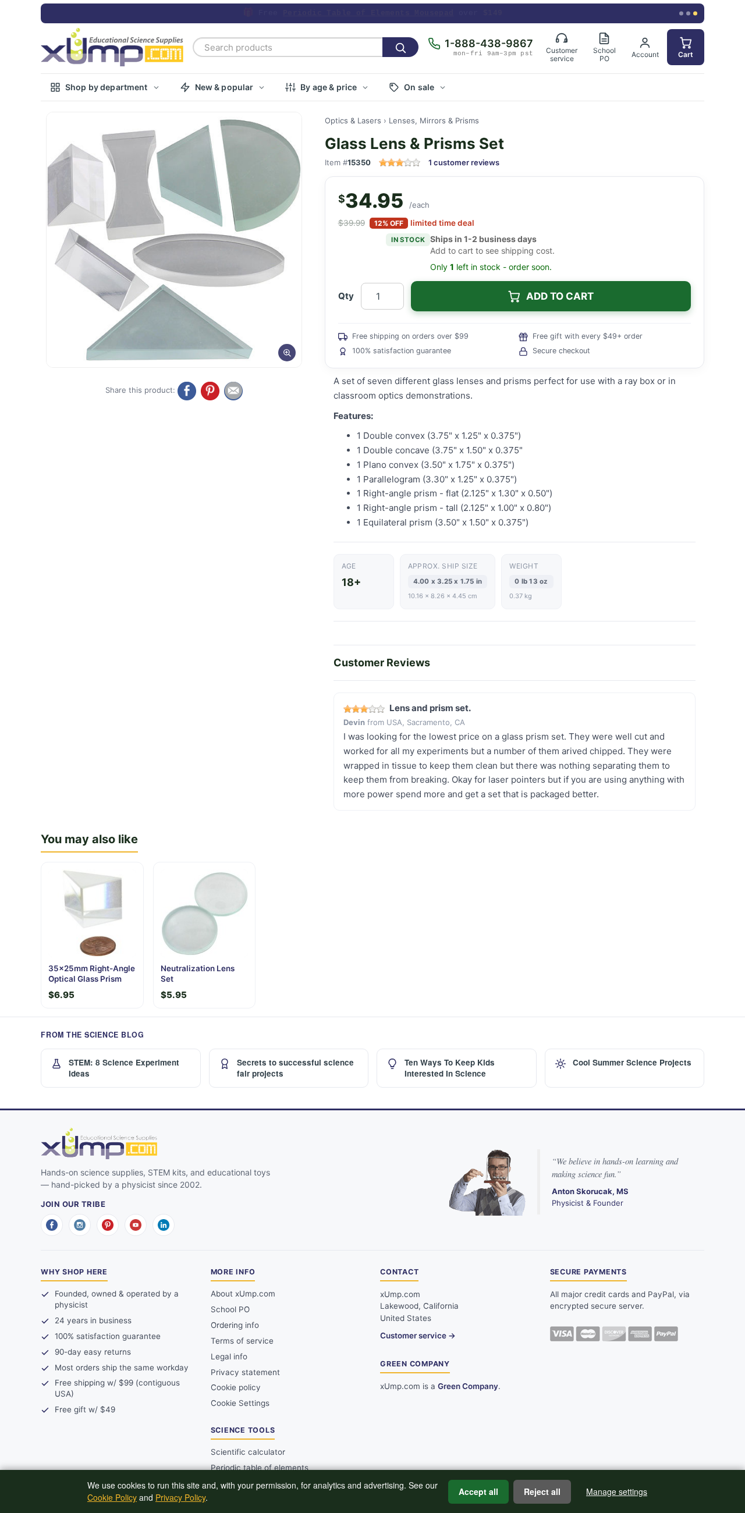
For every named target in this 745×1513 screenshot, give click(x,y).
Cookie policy (236, 1387)
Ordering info (235, 1325)
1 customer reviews (463, 162)
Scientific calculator (248, 1452)
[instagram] (80, 1225)
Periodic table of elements (259, 1467)
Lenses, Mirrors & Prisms (434, 120)
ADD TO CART (560, 296)
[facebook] (52, 1225)
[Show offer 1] (681, 14)
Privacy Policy (180, 1497)
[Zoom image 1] (174, 239)
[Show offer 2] (688, 14)
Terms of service (242, 1340)
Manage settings (616, 1491)
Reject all (542, 1491)
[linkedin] (163, 1225)
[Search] (400, 47)
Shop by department (106, 87)
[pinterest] (108, 1225)
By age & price (328, 87)
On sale (419, 87)
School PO (230, 1309)
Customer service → (418, 1335)
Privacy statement (245, 1372)
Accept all (478, 1491)
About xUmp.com (243, 1293)
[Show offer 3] (695, 14)
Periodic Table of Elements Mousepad (368, 13)
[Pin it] (210, 391)
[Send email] (233, 391)
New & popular (224, 87)
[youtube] (136, 1225)
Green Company (468, 1386)
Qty (346, 295)
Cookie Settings (240, 1403)
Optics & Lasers (353, 120)
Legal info (229, 1356)
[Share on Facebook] (187, 391)
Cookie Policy (112, 1497)
